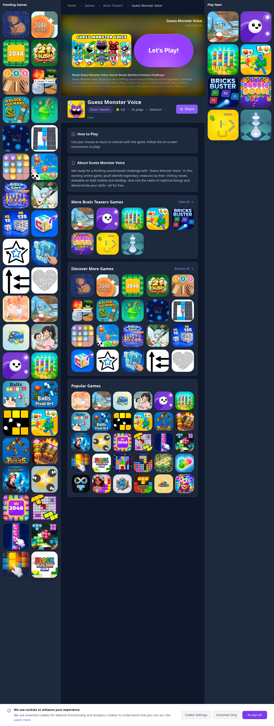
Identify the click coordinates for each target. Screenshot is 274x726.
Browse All (182, 268)
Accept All (255, 715)
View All (184, 202)
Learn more (22, 720)
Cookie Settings (196, 715)
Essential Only (226, 715)
